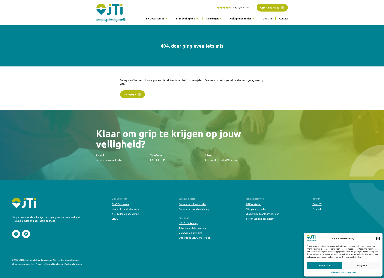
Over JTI (267, 18)
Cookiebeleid (334, 272)
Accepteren (324, 265)
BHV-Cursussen (155, 18)
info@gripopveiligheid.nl (109, 160)
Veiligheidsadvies (240, 18)
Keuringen (212, 18)
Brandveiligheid (185, 18)
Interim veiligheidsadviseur (260, 218)
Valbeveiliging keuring (190, 233)
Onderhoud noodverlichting (194, 209)
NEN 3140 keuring (188, 223)
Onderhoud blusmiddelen (192, 204)
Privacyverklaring (348, 272)
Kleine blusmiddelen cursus (126, 209)
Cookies (78, 264)
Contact (283, 18)
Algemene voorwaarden (23, 264)
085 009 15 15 (157, 160)
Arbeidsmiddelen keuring (192, 228)
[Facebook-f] (16, 234)
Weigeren (362, 265)
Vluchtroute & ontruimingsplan (262, 214)
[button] (378, 238)
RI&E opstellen (253, 204)
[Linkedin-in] (26, 234)
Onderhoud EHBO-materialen (195, 237)
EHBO (115, 218)
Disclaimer (58, 264)
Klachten (68, 264)
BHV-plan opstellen (256, 209)
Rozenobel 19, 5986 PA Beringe (221, 160)
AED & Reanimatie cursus (125, 214)
